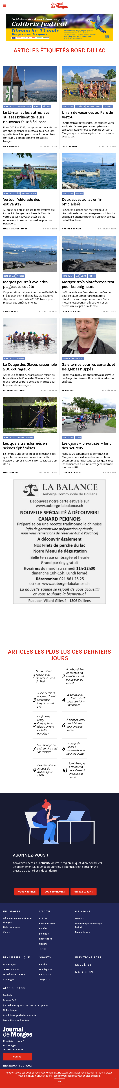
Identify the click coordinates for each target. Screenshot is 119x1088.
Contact (17, 1056)
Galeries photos (11, 927)
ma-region (84, 972)
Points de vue (82, 932)
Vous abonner (26, 891)
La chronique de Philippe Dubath (88, 925)
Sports (45, 957)
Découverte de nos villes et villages (17, 920)
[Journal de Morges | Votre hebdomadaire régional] (59, 5)
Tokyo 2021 (45, 979)
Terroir (42, 948)
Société (43, 943)
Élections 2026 (47, 923)
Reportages (45, 938)
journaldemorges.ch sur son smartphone (25, 1005)
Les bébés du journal (14, 974)
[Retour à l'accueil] (17, 1033)
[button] (4, 6)
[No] (115, 1078)
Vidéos (6, 932)
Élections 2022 (88, 957)
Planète (43, 928)
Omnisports (45, 969)
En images (11, 911)
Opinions (82, 911)
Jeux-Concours (11, 969)
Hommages (9, 964)
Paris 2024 (45, 974)
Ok (59, 1081)
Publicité (7, 995)
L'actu (44, 911)
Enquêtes (83, 964)
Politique (44, 933)
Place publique (16, 957)
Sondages (8, 979)
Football (43, 964)
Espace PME (9, 1000)
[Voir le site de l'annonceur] (59, 27)
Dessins (79, 918)
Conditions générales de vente (19, 1015)
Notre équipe (10, 1010)
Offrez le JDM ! (83, 891)
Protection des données (16, 1020)
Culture (43, 918)
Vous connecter (55, 891)
